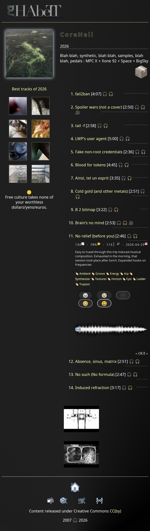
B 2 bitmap (85, 209)
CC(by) (115, 511)
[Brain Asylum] (18, 183)
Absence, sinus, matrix (96, 361)
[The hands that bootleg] (18, 138)
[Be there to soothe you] (18, 115)
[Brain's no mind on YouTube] (81, 470)
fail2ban (82, 93)
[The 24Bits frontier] (40, 115)
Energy (114, 274)
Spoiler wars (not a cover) (98, 107)
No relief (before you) (94, 236)
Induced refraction (92, 387)
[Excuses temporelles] (40, 160)
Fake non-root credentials (98, 151)
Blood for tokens (90, 164)
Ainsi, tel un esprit (92, 178)
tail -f (80, 125)
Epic (129, 279)
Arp (126, 274)
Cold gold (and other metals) (101, 191)
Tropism (84, 284)
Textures (100, 279)
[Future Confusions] (40, 138)
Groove (100, 274)
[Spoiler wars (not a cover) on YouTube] (81, 434)
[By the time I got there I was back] (40, 183)
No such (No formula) (94, 374)
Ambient (85, 274)
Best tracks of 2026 (29, 88)
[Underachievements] (18, 160)
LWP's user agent (91, 138)
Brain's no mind (89, 222)
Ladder (141, 279)
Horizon (116, 279)
